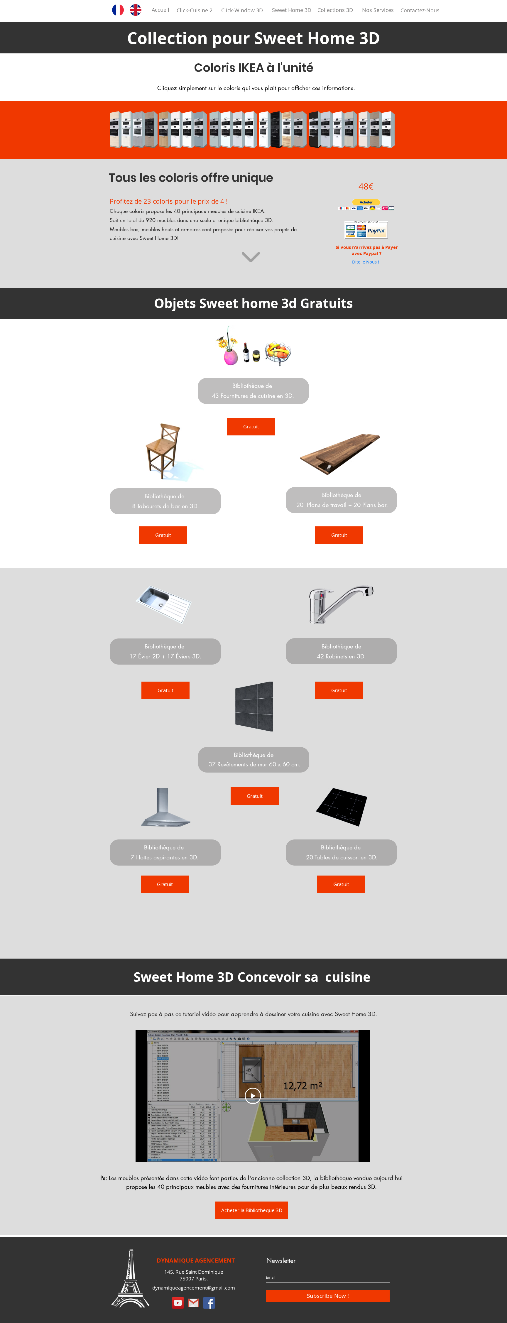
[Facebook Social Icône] (209, 1303)
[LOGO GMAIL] (193, 1303)
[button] (116, 129)
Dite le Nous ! (365, 262)
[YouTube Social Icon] (178, 1303)
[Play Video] (253, 1096)
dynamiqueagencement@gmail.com (193, 1287)
